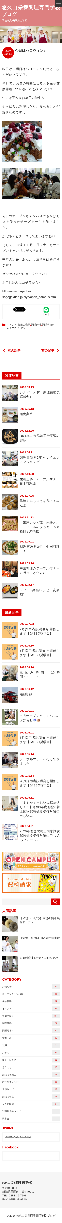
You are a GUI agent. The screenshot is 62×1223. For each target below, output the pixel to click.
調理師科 (36, 324)
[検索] (55, 902)
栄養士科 (12, 327)
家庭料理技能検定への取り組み (31, 957)
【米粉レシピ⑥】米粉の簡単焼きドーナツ (32, 920)
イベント (12, 324)
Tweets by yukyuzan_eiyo (18, 1136)
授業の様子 (24, 324)
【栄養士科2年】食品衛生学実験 (32, 938)
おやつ (21, 327)
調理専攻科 (48, 324)
